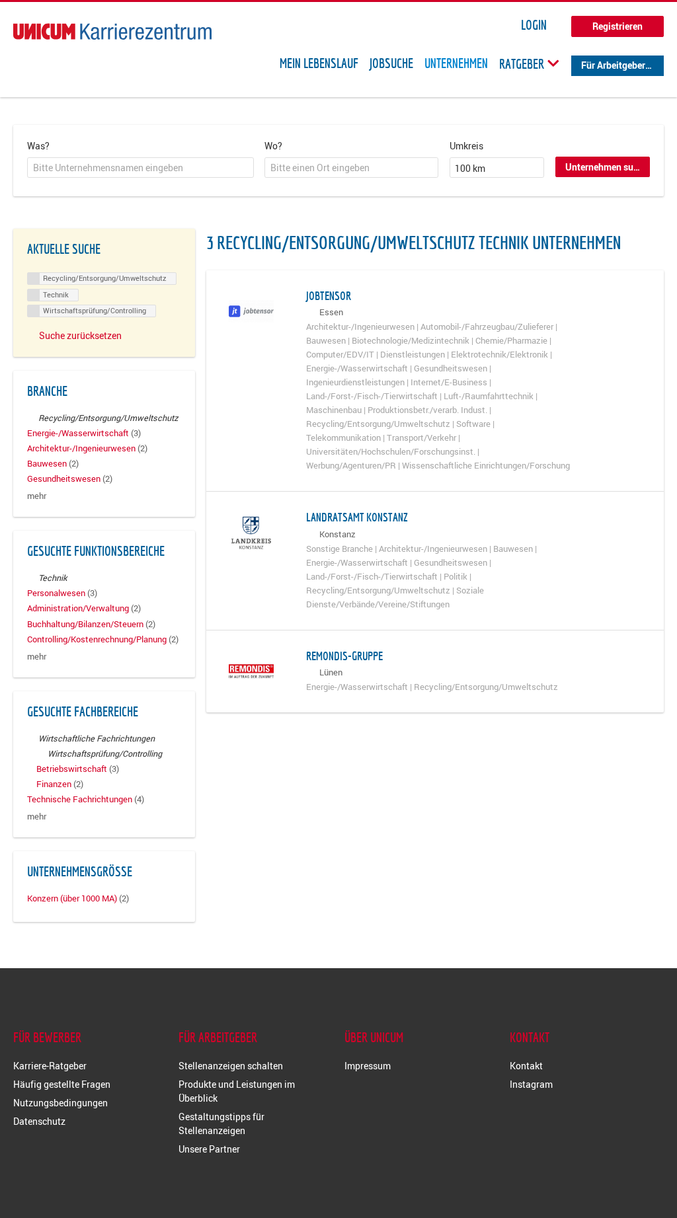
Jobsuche (391, 63)
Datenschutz (39, 1121)
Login (534, 25)
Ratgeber (523, 63)
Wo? (273, 145)
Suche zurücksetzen (80, 335)
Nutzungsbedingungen (60, 1102)
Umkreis (466, 145)
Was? (38, 145)
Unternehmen (456, 63)
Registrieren (617, 26)
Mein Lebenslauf (319, 63)
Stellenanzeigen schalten (231, 1065)
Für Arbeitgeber (613, 65)
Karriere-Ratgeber (50, 1065)
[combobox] (140, 167)
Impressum (367, 1065)
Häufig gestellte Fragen (61, 1084)
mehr (36, 496)
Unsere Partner (209, 1149)
